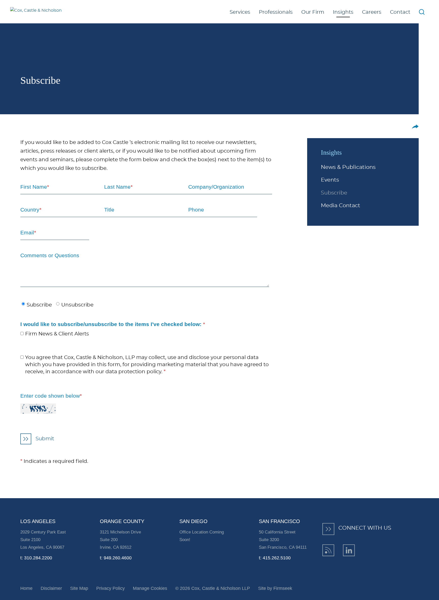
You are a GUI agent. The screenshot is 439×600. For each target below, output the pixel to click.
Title (109, 210)
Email (28, 232)
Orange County (122, 521)
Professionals (276, 12)
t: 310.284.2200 (36, 557)
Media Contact (340, 205)
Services (240, 12)
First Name (34, 187)
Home (26, 588)
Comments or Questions (49, 255)
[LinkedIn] (349, 550)
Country (30, 210)
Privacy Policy (110, 588)
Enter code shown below (51, 396)
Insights (343, 12)
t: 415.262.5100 (275, 557)
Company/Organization (216, 187)
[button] (415, 126)
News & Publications (348, 167)
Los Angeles (37, 521)
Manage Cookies (150, 588)
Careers (371, 12)
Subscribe (334, 193)
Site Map (79, 588)
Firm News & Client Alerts (57, 333)
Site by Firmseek (275, 588)
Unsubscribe (77, 304)
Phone (196, 210)
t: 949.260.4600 (116, 557)
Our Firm (312, 12)
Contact (400, 12)
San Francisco (279, 521)
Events (330, 180)
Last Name (118, 187)
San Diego (193, 521)
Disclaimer (51, 588)
